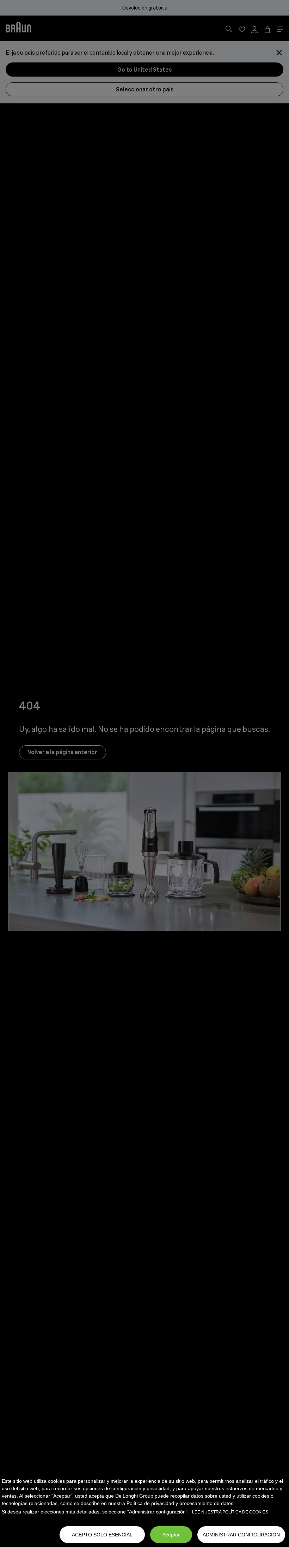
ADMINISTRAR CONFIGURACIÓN (241, 1534)
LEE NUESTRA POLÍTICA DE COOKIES (230, 1512)
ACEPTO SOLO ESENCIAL (102, 1534)
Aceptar (171, 1534)
